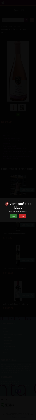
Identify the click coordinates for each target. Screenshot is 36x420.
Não (22, 216)
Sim (13, 216)
